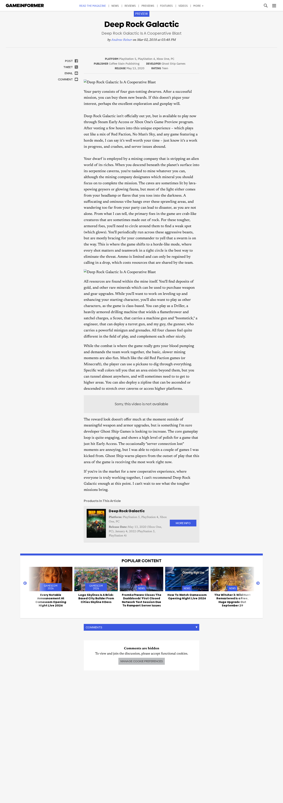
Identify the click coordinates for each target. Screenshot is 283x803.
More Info (183, 523)
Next (258, 583)
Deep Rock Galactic (127, 511)
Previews (148, 6)
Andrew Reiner (121, 40)
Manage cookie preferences (141, 661)
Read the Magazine (92, 6)
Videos (183, 6)
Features (166, 6)
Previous (25, 583)
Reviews (130, 6)
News (115, 6)
